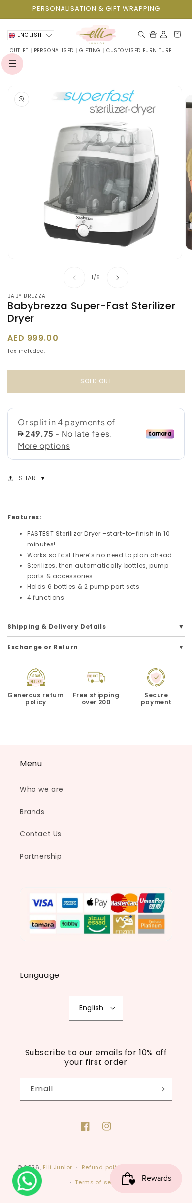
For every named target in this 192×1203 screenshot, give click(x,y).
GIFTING (90, 50)
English (91, 1008)
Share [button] (29, 478)
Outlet (19, 50)
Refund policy (103, 1167)
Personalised (54, 50)
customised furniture (139, 50)
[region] (96, 9)
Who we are (42, 789)
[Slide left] (74, 277)
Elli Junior (57, 1167)
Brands (32, 812)
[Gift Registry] (153, 34)
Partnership (41, 856)
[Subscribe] (161, 1089)
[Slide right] (117, 277)
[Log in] (163, 35)
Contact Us (41, 834)
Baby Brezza (26, 296)
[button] (12, 64)
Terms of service (100, 1182)
